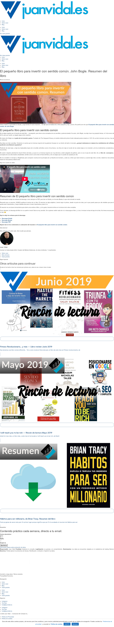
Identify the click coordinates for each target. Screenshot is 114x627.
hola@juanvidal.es (7, 605)
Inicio (3, 21)
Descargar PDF (6, 222)
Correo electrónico (5, 534)
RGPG (2, 539)
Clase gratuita (6, 587)
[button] (57, 547)
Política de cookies (56, 624)
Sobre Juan (5, 23)
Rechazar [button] (75, 624)
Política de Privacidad (12, 543)
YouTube (4, 603)
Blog (3, 24)
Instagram (4, 601)
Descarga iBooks (7, 220)
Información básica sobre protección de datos (13, 547)
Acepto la (9, 543)
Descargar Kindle (7, 218)
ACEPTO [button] (67, 624)
